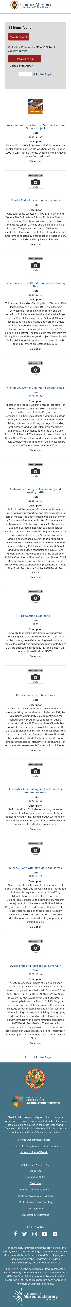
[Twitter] (24, 1234)
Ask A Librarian (35, 1208)
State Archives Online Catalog (35, 1196)
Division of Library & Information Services (34, 1146)
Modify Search (19, 37)
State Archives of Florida (34, 1152)
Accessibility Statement (35, 1214)
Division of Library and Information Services (35, 1262)
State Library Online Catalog (35, 1202)
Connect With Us (35, 1176)
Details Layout (25, 58)
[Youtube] (44, 1234)
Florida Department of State (34, 1139)
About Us (35, 1170)
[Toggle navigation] (63, 5)
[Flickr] (55, 1234)
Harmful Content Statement (35, 1189)
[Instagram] (34, 1234)
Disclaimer (35, 1183)
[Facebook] (15, 1234)
